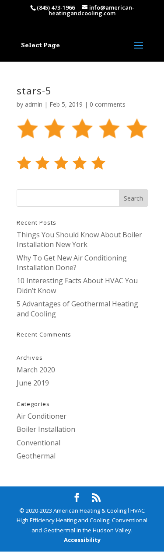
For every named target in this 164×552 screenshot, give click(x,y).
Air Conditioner (41, 416)
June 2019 (33, 383)
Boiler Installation (46, 429)
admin (33, 104)
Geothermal (36, 456)
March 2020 (36, 370)
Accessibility (82, 540)
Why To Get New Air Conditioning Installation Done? (72, 262)
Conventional (38, 443)
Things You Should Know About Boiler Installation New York (79, 239)
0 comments (108, 104)
